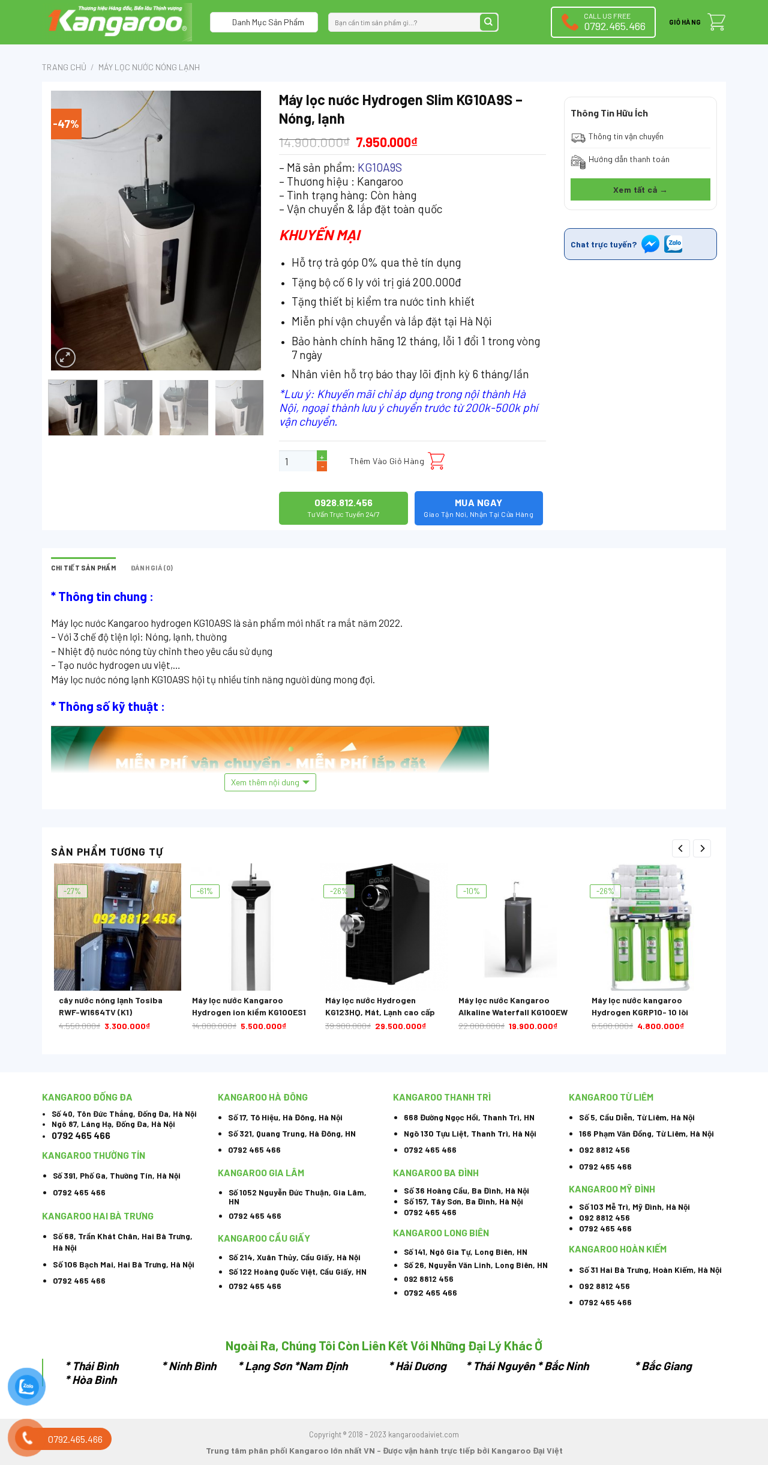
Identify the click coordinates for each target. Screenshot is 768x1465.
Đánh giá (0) (152, 568)
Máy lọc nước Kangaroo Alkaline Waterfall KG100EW (513, 1006)
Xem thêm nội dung (265, 782)
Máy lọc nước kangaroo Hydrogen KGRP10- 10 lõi (640, 1006)
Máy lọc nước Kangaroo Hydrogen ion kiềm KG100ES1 (249, 1006)
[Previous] (70, 230)
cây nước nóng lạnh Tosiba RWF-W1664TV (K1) (111, 1006)
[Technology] (117, 22)
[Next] (242, 230)
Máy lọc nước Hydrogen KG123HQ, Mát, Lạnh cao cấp (380, 1006)
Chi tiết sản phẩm (83, 568)
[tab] (83, 568)
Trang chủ (64, 67)
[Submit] (488, 22)
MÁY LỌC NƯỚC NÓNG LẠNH (149, 67)
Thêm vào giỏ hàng (387, 461)
